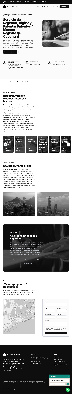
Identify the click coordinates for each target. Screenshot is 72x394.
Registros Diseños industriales (54, 137)
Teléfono (59, 304)
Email (46, 304)
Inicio (38, 6)
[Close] (68, 376)
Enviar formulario (55, 329)
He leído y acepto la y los (56, 325)
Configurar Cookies (58, 364)
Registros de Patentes (31, 137)
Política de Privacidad (61, 324)
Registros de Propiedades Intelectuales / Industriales (43, 140)
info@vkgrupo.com (36, 360)
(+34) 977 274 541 (35, 357)
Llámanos (22, 48)
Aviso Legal (56, 354)
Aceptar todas (53, 2)
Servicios (44, 6)
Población (59, 311)
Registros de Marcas (19, 137)
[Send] (67, 384)
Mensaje (47, 317)
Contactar (63, 6)
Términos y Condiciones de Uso (55, 326)
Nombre (47, 298)
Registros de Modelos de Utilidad (65, 137)
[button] (68, 141)
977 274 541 (55, 6)
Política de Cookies (58, 356)
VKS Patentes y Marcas (13, 6)
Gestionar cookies (64, 2)
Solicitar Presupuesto (9, 48)
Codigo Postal (48, 311)
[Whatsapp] (68, 390)
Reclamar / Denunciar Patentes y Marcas (7, 138)
